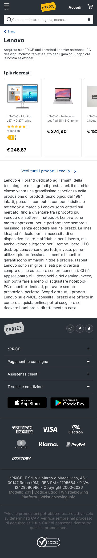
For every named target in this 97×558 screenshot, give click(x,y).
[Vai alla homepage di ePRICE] (14, 329)
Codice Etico (45, 492)
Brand (11, 31)
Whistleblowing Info (58, 496)
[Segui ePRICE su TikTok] (89, 329)
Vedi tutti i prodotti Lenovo (45, 171)
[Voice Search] (89, 20)
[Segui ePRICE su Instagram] (70, 329)
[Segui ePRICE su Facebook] (80, 329)
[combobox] (48, 19)
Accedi (75, 7)
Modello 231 (20, 492)
